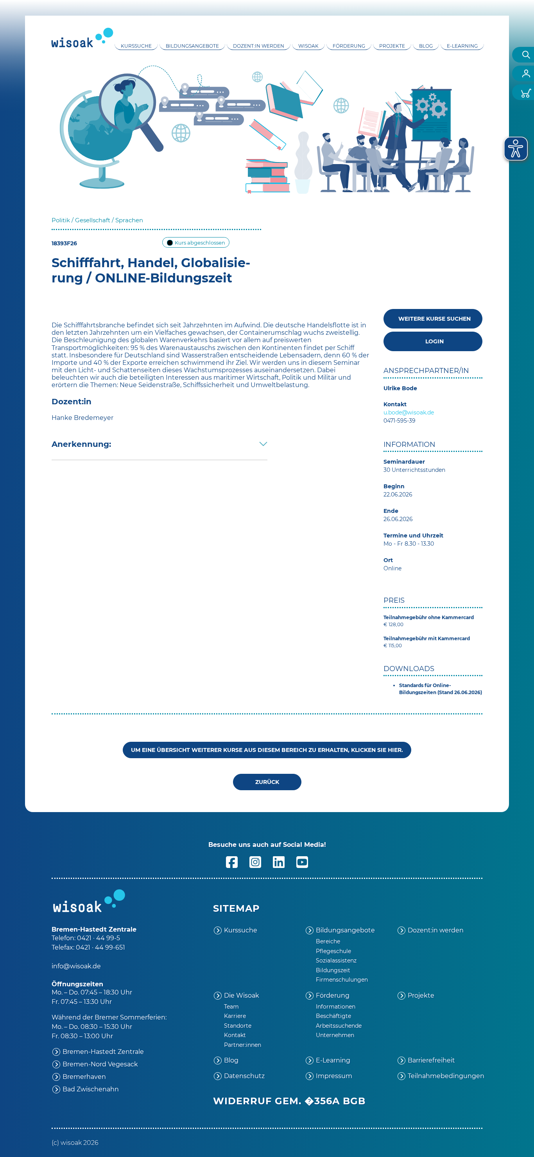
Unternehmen (335, 1035)
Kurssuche (136, 46)
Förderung (349, 46)
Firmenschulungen (342, 979)
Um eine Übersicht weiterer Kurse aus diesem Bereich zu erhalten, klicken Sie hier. (267, 749)
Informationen (335, 1006)
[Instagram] (255, 862)
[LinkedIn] (278, 862)
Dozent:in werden (258, 46)
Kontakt (235, 1035)
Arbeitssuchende (339, 1025)
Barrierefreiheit (431, 1060)
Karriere (235, 1016)
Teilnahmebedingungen (445, 1076)
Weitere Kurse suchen (433, 318)
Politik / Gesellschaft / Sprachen (97, 220)
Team (231, 1006)
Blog (426, 46)
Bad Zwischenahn (91, 1089)
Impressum (334, 1076)
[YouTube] (302, 862)
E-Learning (462, 46)
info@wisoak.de (76, 966)
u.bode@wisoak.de (408, 412)
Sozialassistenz (336, 960)
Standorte (237, 1025)
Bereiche (328, 941)
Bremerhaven (84, 1076)
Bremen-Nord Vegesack (100, 1064)
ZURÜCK (267, 782)
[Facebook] (232, 862)
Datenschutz (244, 1076)
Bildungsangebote (192, 46)
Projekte (392, 46)
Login (433, 341)
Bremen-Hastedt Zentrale (103, 1051)
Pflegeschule (333, 951)
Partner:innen (242, 1044)
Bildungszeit (333, 970)
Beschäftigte (333, 1016)
